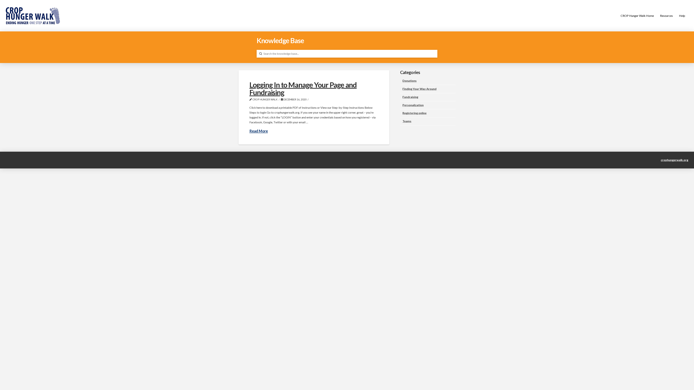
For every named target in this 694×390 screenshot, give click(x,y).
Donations (409, 80)
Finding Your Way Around (419, 88)
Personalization (413, 105)
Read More (258, 131)
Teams (406, 121)
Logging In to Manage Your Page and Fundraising (303, 89)
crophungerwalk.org (674, 160)
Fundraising (410, 97)
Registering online (414, 113)
